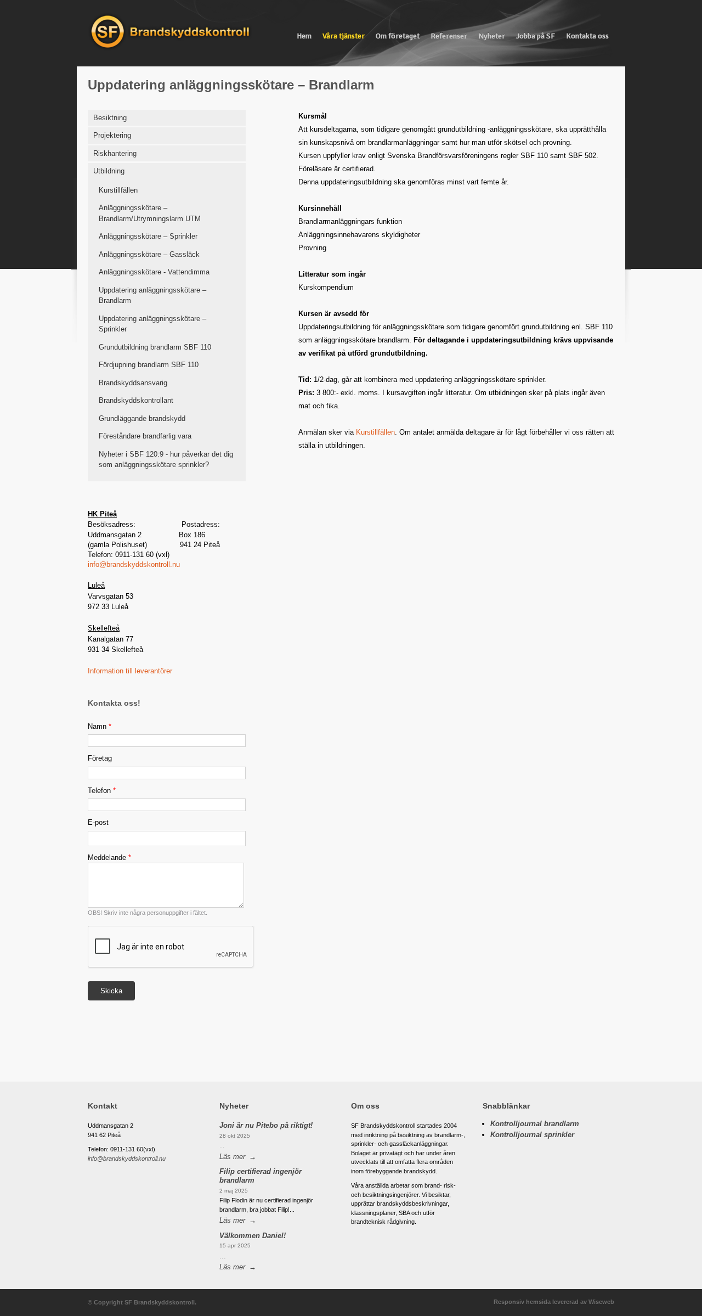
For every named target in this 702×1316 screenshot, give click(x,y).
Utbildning (108, 171)
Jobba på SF (535, 36)
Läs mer (232, 1156)
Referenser (449, 36)
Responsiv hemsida (522, 1301)
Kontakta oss (587, 36)
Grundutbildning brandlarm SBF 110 (155, 347)
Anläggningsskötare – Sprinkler (148, 236)
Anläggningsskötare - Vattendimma (154, 272)
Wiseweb (601, 1301)
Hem (304, 36)
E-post (98, 822)
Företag (100, 758)
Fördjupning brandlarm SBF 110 (149, 365)
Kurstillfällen (118, 190)
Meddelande (109, 857)
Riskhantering (115, 153)
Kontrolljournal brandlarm (534, 1124)
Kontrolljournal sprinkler (532, 1135)
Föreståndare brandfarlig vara (145, 436)
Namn (99, 726)
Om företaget (398, 36)
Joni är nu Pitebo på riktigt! (266, 1125)
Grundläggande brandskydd (142, 418)
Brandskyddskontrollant (136, 400)
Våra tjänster (343, 36)
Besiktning (110, 118)
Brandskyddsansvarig (133, 383)
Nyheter (491, 36)
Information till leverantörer (130, 671)
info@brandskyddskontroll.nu (134, 564)
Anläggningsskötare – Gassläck (149, 254)
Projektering (112, 135)
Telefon (102, 790)
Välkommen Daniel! (252, 1235)
